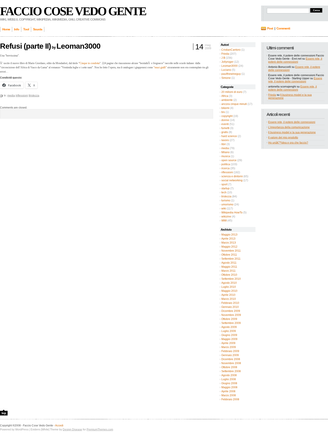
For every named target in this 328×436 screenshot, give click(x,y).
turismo (225, 200)
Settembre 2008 (231, 371)
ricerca (225, 168)
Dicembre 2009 (230, 311)
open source (229, 160)
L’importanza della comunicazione (289, 127)
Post (270, 28)
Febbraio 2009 (230, 351)
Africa (224, 96)
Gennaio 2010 (230, 307)
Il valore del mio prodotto (283, 137)
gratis (224, 132)
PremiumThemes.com (100, 429)
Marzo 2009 (228, 347)
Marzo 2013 (228, 242)
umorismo (227, 204)
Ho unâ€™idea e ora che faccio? (288, 142)
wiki (223, 208)
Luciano (226, 69)
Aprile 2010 (228, 294)
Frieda (225, 53)
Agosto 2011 (229, 262)
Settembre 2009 (231, 323)
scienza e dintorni (232, 176)
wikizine (226, 216)
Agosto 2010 (229, 282)
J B (223, 57)
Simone (226, 77)
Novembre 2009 (231, 315)
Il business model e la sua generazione (292, 132)
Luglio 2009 (228, 331)
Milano (225, 152)
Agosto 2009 (229, 327)
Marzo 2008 (228, 395)
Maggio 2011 (229, 266)
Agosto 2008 (229, 375)
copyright (227, 116)
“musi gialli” (160, 67)
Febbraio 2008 (230, 399)
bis (223, 112)
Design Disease (72, 429)
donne (225, 120)
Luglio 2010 (228, 286)
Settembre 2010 (231, 278)
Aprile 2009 (228, 343)
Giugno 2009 (229, 335)
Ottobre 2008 (229, 367)
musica (225, 156)
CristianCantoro (231, 49)
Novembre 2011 (231, 250)
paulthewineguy (231, 73)
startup (225, 188)
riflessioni (227, 172)
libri (223, 144)
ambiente (227, 100)
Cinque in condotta (90, 63)
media (225, 148)
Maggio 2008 (229, 387)
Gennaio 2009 (230, 355)
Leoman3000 (229, 65)
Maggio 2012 (229, 246)
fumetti (225, 128)
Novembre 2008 (231, 363)
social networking (232, 180)
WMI (224, 220)
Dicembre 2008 (230, 359)
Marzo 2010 (228, 298)
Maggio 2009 (229, 339)
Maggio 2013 (229, 234)
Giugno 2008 (229, 383)
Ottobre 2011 (229, 254)
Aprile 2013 (228, 238)
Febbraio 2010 (230, 303)
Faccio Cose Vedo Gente (73, 11)
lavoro (225, 140)
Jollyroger (227, 61)
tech (223, 192)
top (4, 413)
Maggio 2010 (229, 290)
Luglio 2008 (228, 379)
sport (224, 184)
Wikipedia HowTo (232, 212)
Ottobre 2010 (229, 274)
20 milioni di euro (231, 92)
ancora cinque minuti (234, 104)
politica (225, 164)
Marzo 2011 (228, 270)
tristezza (226, 196)
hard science (229, 136)
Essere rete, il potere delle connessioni (295, 60)
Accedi (59, 425)
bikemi (225, 108)
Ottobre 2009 (229, 319)
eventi (225, 124)
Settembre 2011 (231, 258)
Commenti (283, 28)
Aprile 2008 (228, 391)
